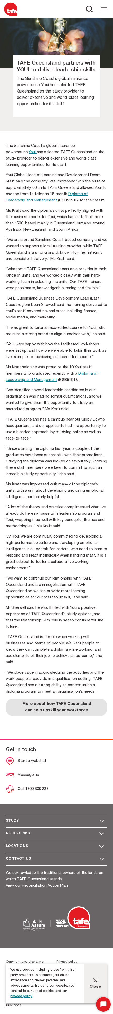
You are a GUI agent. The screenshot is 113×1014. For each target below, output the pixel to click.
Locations (17, 846)
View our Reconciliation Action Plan (37, 886)
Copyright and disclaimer (25, 961)
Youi (33, 152)
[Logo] (10, 15)
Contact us (18, 859)
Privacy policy (66, 961)
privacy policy (21, 996)
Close (95, 987)
